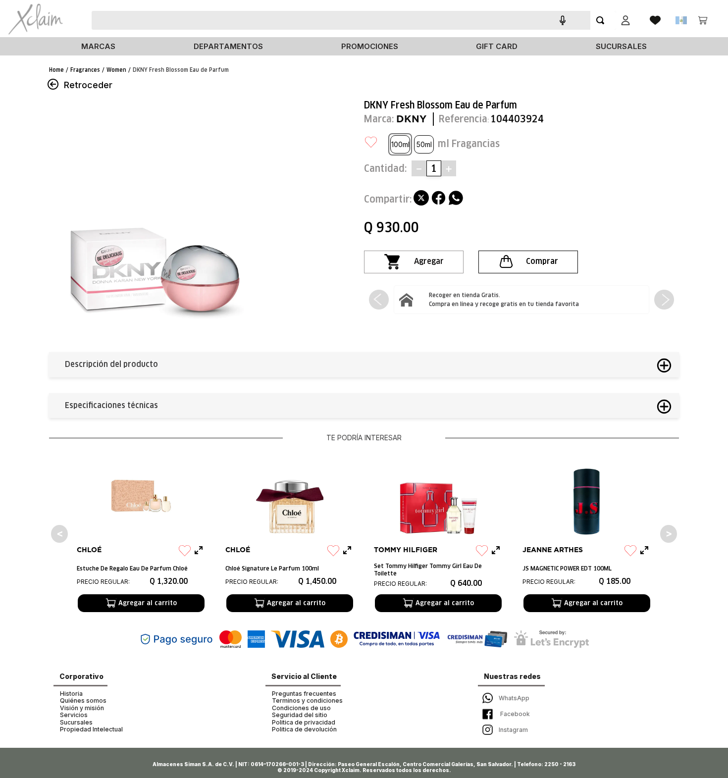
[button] (400, 144)
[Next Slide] (664, 299)
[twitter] (421, 198)
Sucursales (621, 46)
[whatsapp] (456, 198)
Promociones (369, 46)
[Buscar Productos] (602, 20)
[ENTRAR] (625, 20)
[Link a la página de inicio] (56, 69)
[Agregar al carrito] (414, 262)
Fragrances (85, 69)
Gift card (497, 46)
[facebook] (438, 198)
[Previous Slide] (379, 299)
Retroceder (88, 85)
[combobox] (366, 20)
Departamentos (228, 46)
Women (116, 69)
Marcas (98, 46)
